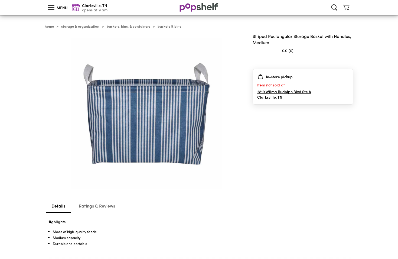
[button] (349, 61)
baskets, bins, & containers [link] (128, 26)
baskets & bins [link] (169, 26)
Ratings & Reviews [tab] (97, 206)
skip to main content (2, 0)
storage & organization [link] (80, 26)
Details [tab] (58, 206)
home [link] (49, 26)
